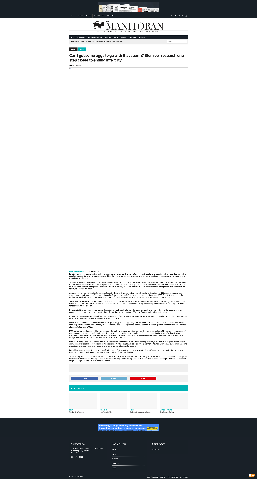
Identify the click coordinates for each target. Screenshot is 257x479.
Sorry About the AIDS (106, 412)
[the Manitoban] (128, 27)
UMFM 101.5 (155, 450)
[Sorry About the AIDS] (113, 400)
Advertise (80, 16)
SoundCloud (115, 463)
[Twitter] (175, 15)
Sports (116, 37)
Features (123, 37)
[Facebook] (171, 15)
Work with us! (111, 16)
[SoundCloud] (182, 15)
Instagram (115, 459)
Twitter (114, 454)
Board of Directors (99, 16)
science (79, 66)
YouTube (114, 468)
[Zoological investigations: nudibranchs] (143, 400)
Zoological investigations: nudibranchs (140, 412)
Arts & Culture (81, 37)
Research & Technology (95, 37)
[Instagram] (179, 15)
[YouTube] (186, 15)
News (72, 37)
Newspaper (142, 37)
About (72, 16)
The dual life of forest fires (76, 412)
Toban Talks (132, 37)
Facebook (114, 450)
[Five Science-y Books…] (174, 400)
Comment (108, 37)
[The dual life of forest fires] (83, 400)
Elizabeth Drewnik (78, 271)
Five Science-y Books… (167, 412)
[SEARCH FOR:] (177, 41)
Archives (88, 16)
